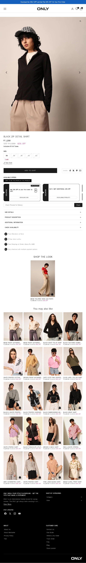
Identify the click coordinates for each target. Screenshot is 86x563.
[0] (77, 9)
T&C (5, 539)
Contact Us (50, 529)
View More (7, 504)
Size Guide (50, 532)
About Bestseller (9, 532)
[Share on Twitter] (73, 171)
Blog (48, 545)
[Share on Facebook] (70, 171)
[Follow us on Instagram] (14, 513)
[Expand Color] (81, 500)
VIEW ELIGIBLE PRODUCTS (63, 197)
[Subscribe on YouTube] (19, 513)
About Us (7, 529)
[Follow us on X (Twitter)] (10, 513)
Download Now (24, 197)
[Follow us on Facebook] (5, 513)
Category (50, 497)
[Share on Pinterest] (77, 171)
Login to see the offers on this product (17, 180)
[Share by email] (80, 171)
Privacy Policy (8, 535)
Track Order (51, 539)
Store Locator (51, 548)
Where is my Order (53, 535)
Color (48, 500)
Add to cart (30, 170)
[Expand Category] (81, 497)
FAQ (48, 542)
